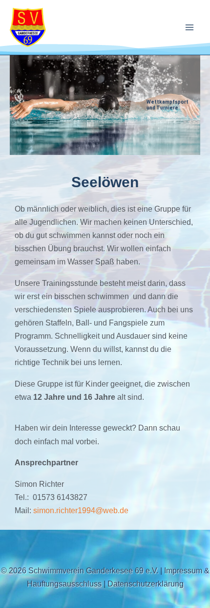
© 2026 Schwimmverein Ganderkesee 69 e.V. (79, 570)
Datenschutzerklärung (145, 583)
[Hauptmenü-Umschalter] (189, 28)
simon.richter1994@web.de (80, 510)
